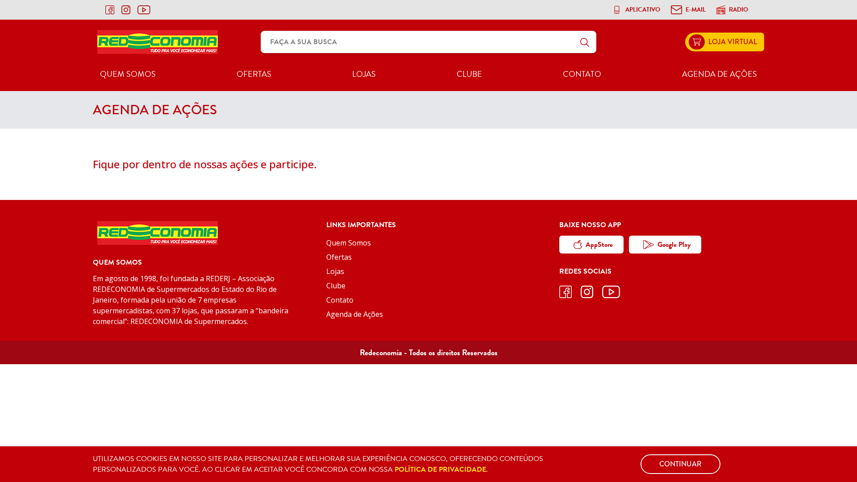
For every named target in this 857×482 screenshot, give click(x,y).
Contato (582, 74)
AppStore (599, 244)
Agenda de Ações (719, 74)
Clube (469, 74)
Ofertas (254, 74)
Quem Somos (128, 74)
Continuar (680, 464)
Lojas (364, 74)
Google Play (674, 244)
